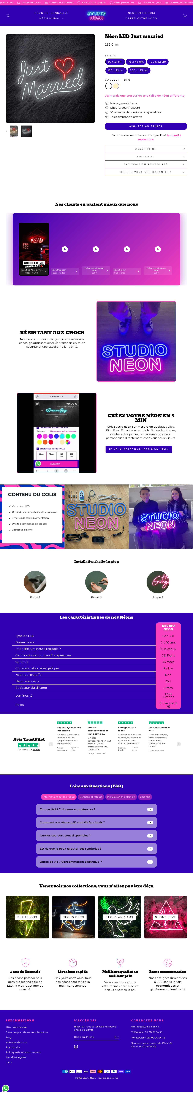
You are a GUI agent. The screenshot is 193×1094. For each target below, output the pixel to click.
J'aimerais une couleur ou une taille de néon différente (144, 95)
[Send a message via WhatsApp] (6, 1088)
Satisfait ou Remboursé (146, 164)
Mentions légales (16, 1057)
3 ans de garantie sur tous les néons (27, 1032)
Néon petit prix (141, 12)
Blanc (109, 86)
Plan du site (13, 1047)
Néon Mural (50, 18)
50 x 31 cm (115, 61)
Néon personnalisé (51, 12)
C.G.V (9, 1062)
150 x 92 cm (116, 70)
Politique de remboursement (23, 1052)
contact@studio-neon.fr (145, 1026)
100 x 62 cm (157, 61)
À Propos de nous (16, 1042)
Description (146, 149)
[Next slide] (179, 744)
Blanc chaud (116, 86)
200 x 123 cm (139, 70)
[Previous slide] (51, 744)
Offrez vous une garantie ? (146, 172)
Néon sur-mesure (16, 1027)
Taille (110, 55)
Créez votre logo (141, 18)
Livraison (146, 156)
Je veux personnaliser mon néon (139, 449)
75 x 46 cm (136, 61)
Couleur (117, 79)
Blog (8, 1037)
